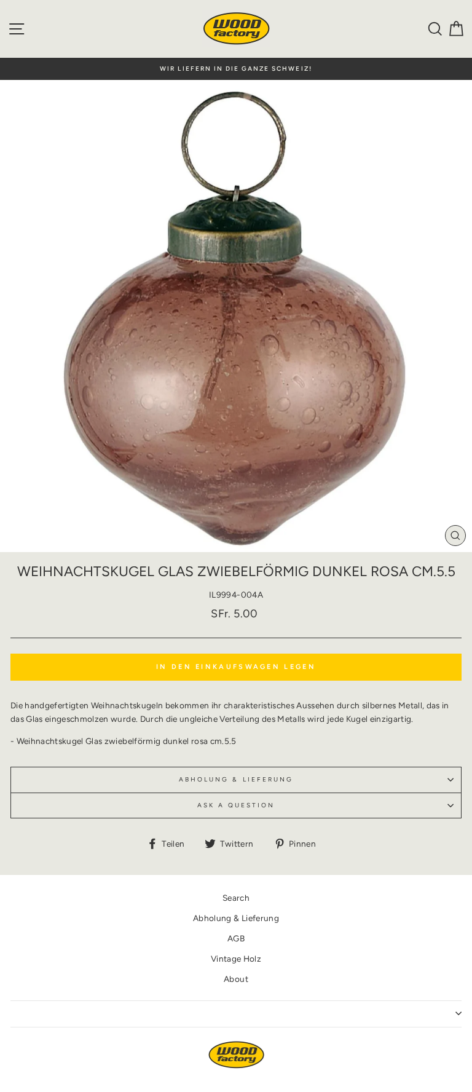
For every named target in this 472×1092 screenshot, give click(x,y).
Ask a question (236, 805)
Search (236, 898)
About (236, 979)
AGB (236, 938)
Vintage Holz (236, 958)
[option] (236, 69)
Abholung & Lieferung (236, 779)
